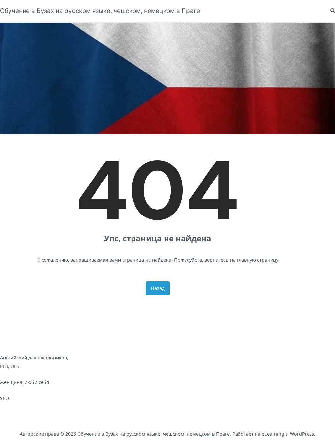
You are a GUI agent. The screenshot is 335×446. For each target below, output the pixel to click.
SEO (4, 398)
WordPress (302, 434)
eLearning (273, 434)
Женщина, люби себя (24, 382)
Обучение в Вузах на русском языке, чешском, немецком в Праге (100, 11)
